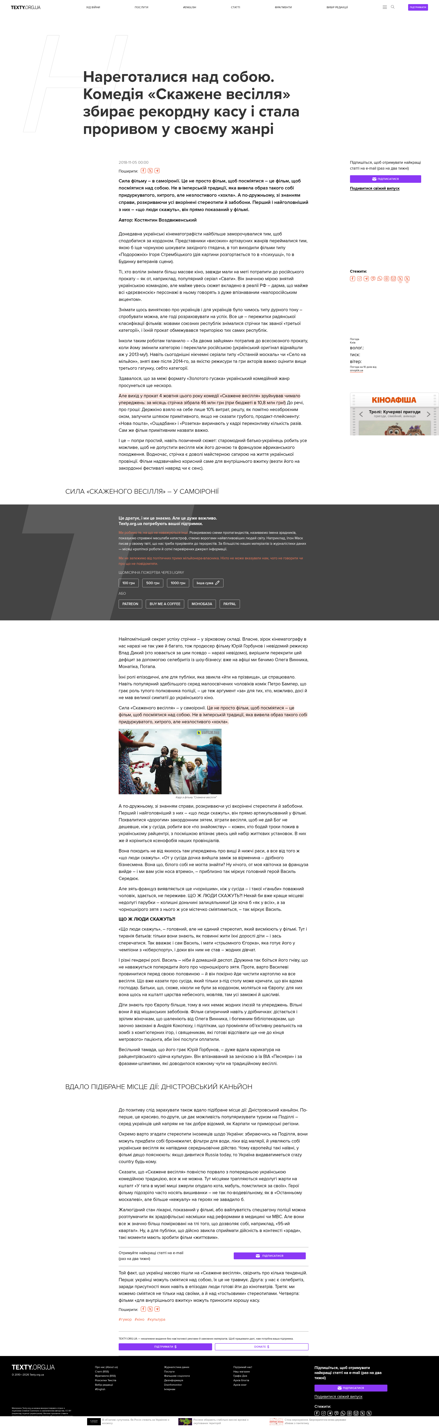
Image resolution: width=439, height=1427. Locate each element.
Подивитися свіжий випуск (375, 188)
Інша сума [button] (205, 583)
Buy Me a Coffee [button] (165, 604)
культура (157, 1319)
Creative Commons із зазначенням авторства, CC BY (46, 1411)
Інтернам (169, 1389)
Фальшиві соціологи (177, 1376)
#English (100, 1389)
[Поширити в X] (150, 170)
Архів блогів (241, 1380)
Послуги (169, 1371)
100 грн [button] (128, 583)
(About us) (112, 1367)
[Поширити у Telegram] (157, 170)
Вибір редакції (104, 1385)
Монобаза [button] (202, 604)
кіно (140, 1319)
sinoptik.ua (356, 370)
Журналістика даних (176, 1367)
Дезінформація (173, 1380)
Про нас (100, 1367)
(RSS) (106, 1371)
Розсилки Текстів (105, 1380)
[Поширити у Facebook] (143, 170)
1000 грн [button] (178, 583)
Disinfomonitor (173, 1385)
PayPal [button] (229, 604)
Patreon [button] (130, 604)
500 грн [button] (152, 583)
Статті (98, 1371)
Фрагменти (102, 1376)
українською (36, 1413)
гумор (126, 1319)
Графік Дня (240, 1376)
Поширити (128, 171)
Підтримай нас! (242, 1367)
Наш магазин (241, 1371)
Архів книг (240, 1385)
